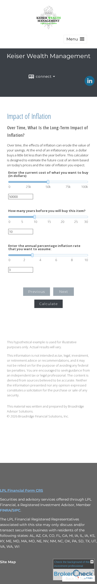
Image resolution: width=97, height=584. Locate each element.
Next (63, 291)
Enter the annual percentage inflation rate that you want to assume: (44, 247)
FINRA (5, 510)
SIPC (16, 510)
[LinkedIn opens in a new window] (90, 84)
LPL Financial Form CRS (21, 490)
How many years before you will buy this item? (47, 210)
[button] (75, 39)
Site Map (8, 562)
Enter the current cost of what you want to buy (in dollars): (48, 174)
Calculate (48, 304)
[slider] (48, 182)
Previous (36, 291)
